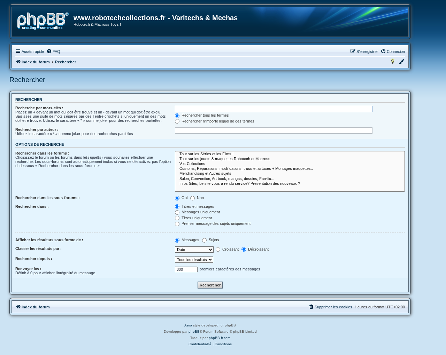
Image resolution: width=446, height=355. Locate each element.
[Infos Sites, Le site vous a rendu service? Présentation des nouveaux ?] (290, 183)
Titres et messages (197, 206)
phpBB (194, 331)
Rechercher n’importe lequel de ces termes (217, 121)
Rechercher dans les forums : (42, 153)
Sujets (213, 240)
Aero (188, 325)
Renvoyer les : (28, 269)
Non (200, 198)
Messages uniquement (200, 212)
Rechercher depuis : (33, 259)
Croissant (230, 249)
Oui (183, 198)
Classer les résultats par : (38, 248)
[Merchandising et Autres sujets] (290, 173)
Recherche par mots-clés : (39, 108)
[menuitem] (53, 51)
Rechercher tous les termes (204, 115)
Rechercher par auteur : (37, 129)
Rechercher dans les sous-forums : (47, 198)
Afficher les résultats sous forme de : (49, 240)
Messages (189, 240)
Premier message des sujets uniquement (215, 223)
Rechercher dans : (32, 206)
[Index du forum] (43, 21)
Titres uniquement (196, 218)
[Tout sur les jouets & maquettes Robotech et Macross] (290, 159)
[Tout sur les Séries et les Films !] (290, 154)
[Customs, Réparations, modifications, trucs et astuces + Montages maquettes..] (290, 168)
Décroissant (258, 249)
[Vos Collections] (290, 163)
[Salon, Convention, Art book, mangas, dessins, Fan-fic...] (290, 178)
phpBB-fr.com (219, 338)
